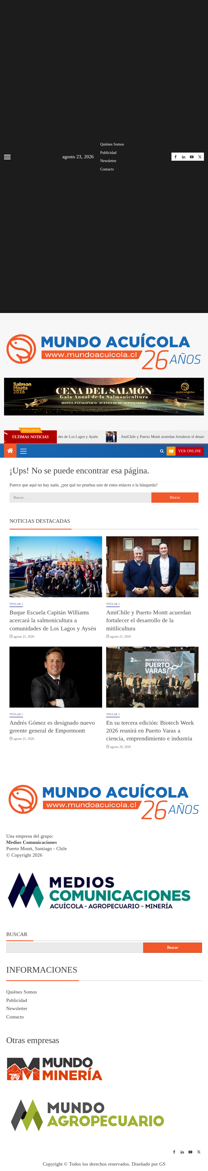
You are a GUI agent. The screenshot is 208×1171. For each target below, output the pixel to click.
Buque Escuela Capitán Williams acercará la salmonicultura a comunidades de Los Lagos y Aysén (52, 620)
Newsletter (108, 161)
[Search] (161, 451)
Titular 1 (16, 603)
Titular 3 (113, 714)
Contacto (107, 169)
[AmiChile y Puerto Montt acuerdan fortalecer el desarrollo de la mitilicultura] (152, 566)
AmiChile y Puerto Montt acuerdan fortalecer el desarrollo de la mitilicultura (148, 620)
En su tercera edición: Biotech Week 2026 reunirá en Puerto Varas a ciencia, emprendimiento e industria (150, 730)
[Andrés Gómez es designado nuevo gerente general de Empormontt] (55, 677)
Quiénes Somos (112, 144)
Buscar (16, 934)
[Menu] (23, 451)
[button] (23, 451)
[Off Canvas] (7, 157)
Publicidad (108, 153)
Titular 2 (113, 603)
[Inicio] (10, 451)
